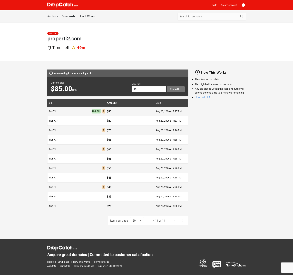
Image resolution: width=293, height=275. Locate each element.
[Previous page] (174, 220)
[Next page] (183, 220)
